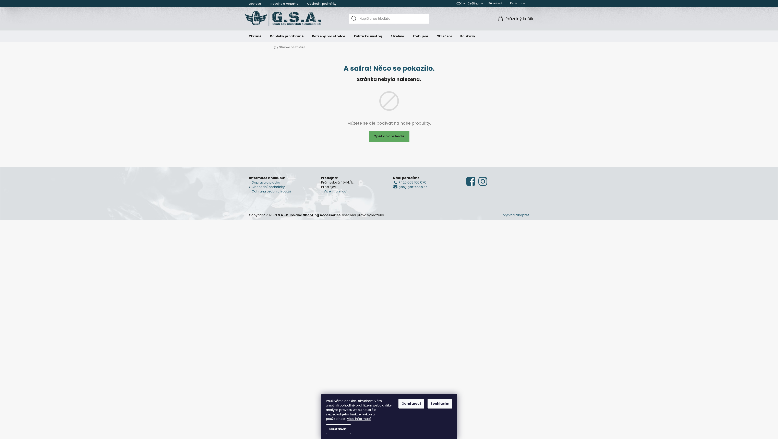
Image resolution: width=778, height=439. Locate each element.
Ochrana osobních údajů (271, 191)
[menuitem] (255, 36)
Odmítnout (411, 403)
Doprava (255, 4)
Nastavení (338, 429)
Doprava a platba (266, 182)
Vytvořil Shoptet (516, 215)
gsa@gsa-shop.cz (412, 187)
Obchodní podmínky (321, 4)
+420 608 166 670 (412, 182)
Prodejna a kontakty (284, 4)
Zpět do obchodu (389, 136)
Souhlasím (440, 403)
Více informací (359, 418)
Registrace (517, 3)
